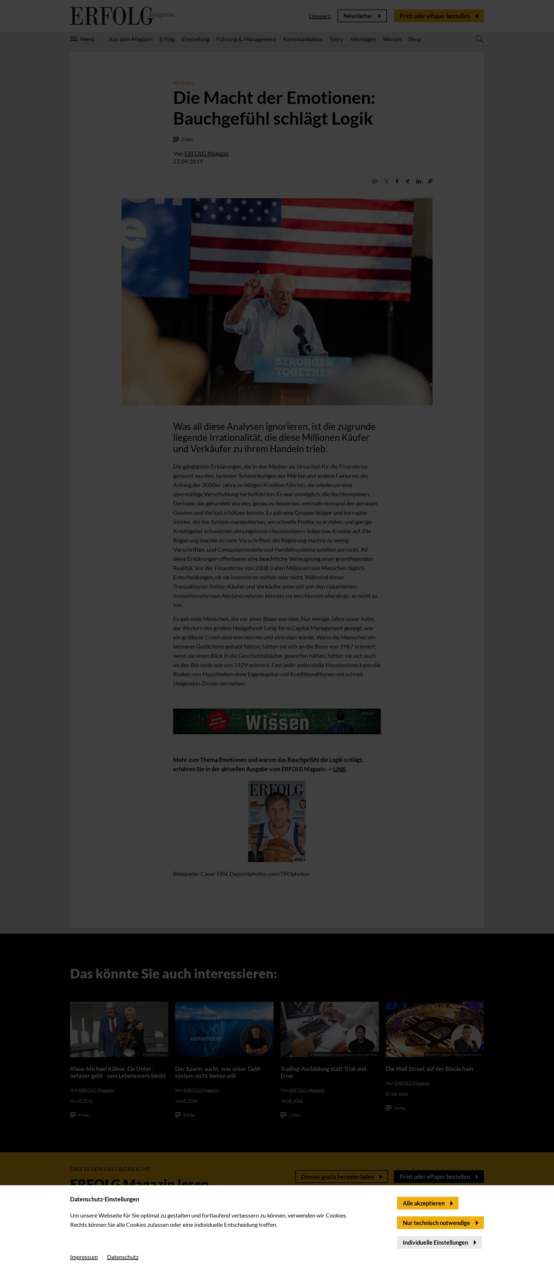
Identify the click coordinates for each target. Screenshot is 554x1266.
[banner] (277, 633)
